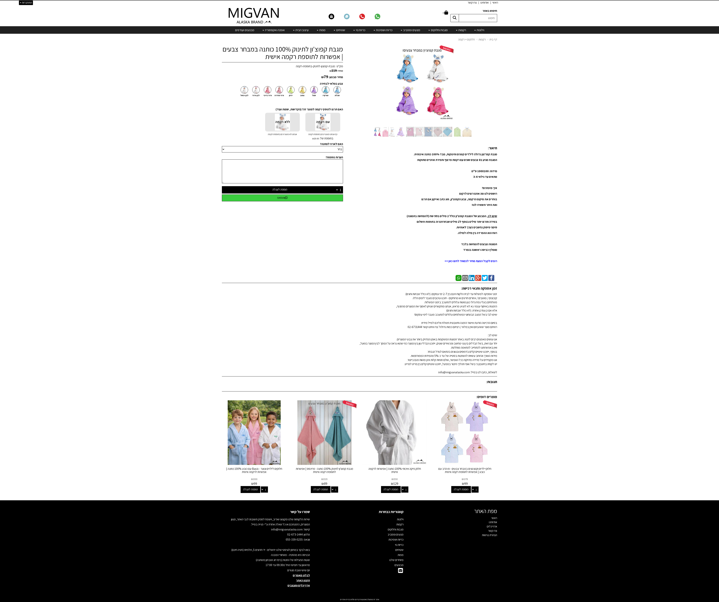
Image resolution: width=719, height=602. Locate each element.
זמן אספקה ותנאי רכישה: (479, 288)
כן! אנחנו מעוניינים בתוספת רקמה (322, 136)
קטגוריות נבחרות (391, 511)
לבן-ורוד (256, 95)
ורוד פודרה (279, 95)
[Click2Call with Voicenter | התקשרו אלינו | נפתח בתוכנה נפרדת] (366, 16)
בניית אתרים (345, 599)
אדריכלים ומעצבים (299, 585)
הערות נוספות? (334, 157)
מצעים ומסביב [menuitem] (411, 30)
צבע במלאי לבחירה (331, 84)
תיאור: (492, 148)
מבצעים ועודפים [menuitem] (244, 30)
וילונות (400, 519)
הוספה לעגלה (279, 189)
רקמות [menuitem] (462, 30)
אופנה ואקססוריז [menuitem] (274, 30)
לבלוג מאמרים (301, 575)
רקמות (482, 39)
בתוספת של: (326, 138)
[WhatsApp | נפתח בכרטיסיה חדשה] (459, 278)
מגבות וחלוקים (396, 529)
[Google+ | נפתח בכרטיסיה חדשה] (478, 278)
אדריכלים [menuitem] (492, 526)
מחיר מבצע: (336, 77)
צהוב (302, 95)
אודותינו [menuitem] (484, 2)
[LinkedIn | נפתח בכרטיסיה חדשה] (472, 278)
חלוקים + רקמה (466, 39)
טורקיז (325, 95)
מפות (401, 555)
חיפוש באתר (490, 11)
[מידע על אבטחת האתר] (336, 16)
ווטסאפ (281, 198)
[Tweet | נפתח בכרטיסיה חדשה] (485, 278)
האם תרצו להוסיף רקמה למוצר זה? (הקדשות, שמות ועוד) (309, 109)
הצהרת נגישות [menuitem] (489, 535)
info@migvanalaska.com (287, 529)
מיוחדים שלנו (396, 560)
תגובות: (491, 381)
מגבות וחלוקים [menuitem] (439, 30)
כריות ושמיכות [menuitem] (383, 30)
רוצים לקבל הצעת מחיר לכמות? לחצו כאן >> (471, 261)
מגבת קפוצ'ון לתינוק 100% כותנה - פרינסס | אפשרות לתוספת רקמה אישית (324, 470)
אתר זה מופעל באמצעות (359, 599)
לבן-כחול (244, 95)
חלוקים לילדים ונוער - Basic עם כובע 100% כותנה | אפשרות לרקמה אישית (254, 470)
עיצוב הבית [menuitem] (302, 30)
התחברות (26, 2)
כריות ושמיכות (396, 540)
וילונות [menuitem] (480, 30)
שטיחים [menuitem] (340, 30)
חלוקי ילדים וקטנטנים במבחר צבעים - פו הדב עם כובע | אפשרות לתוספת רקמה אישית (464, 470)
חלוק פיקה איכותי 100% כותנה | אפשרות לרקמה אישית (394, 470)
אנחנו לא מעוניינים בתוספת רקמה (282, 134)
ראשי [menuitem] (495, 2)
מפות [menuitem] (322, 30)
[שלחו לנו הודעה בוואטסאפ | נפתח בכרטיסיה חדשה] (382, 16)
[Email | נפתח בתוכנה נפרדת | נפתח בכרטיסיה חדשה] (465, 278)
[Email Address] (400, 572)
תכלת (337, 95)
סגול (314, 95)
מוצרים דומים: (486, 396)
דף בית (493, 39)
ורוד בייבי (267, 95)
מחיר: (336, 70)
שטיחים (399, 550)
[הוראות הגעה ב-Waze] (351, 16)
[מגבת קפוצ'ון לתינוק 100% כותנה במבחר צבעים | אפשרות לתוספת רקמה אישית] (377, 132)
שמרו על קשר (300, 511)
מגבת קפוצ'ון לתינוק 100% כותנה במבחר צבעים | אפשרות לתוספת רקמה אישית (282, 52)
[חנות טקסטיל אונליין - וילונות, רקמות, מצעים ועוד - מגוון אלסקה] (254, 15)
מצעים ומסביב (396, 534)
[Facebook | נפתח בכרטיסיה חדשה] (491, 278)
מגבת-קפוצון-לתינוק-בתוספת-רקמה (315, 66)
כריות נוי (399, 545)
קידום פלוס (355, 599)
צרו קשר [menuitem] (472, 2)
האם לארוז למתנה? (331, 144)
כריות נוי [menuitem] (360, 30)
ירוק (290, 95)
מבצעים (399, 565)
